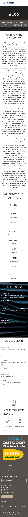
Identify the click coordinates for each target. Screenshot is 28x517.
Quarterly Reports (7, 485)
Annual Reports (6, 487)
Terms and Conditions (15, 507)
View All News (13, 332)
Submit (7, 496)
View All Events (4, 389)
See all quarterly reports (10, 430)
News (4, 483)
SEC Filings (7, 468)
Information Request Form (10, 470)
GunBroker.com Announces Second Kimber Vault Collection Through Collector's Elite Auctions (13, 296)
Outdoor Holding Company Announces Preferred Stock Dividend (13, 322)
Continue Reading (5, 300)
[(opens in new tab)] (14, 441)
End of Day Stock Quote (8, 490)
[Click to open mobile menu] (24, 3)
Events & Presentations (8, 492)
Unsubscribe (3, 501)
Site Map (24, 507)
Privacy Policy (5, 507)
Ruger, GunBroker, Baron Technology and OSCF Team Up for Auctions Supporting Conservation (13, 309)
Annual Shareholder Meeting (8, 376)
